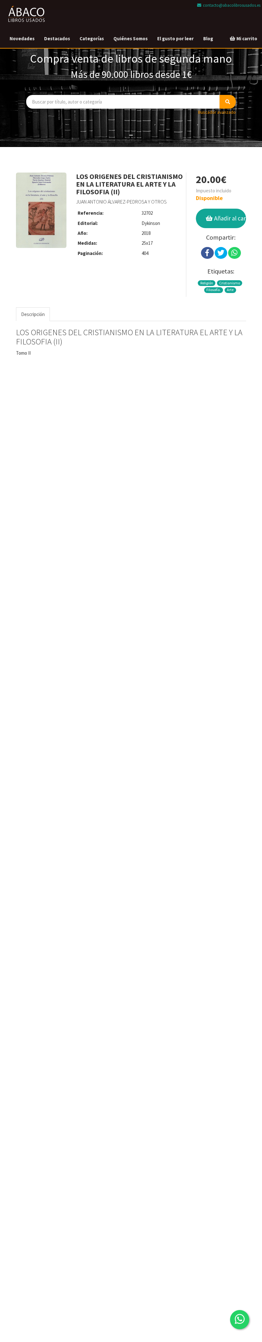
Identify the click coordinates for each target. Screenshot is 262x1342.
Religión (206, 283)
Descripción (33, 314)
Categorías (92, 38)
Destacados (57, 38)
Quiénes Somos (130, 38)
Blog (208, 38)
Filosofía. (213, 289)
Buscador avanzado (217, 112)
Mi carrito (246, 38)
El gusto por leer (175, 38)
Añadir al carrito (229, 218)
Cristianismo (229, 283)
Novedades (22, 38)
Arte (230, 289)
